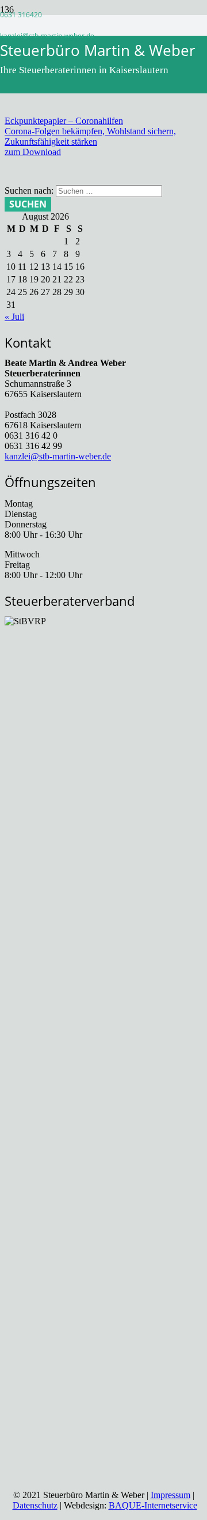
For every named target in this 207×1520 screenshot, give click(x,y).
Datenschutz (35, 1505)
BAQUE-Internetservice (153, 1505)
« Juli (14, 317)
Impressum (170, 1495)
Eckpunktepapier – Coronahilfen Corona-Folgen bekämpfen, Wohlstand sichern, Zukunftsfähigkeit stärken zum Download (90, 136)
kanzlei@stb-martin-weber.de (58, 456)
